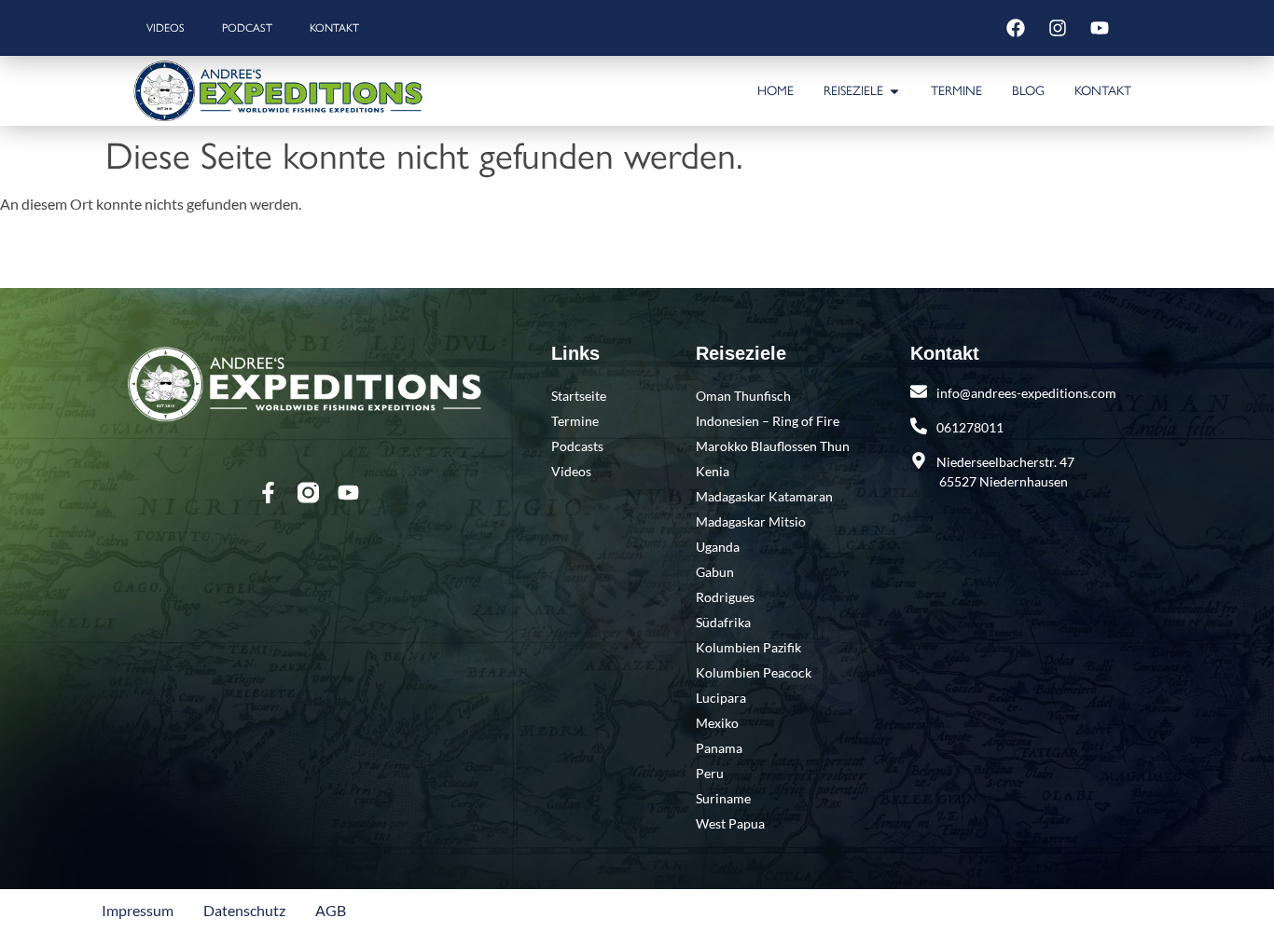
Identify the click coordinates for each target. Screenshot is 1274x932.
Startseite (578, 396)
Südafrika (723, 622)
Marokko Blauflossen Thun (773, 446)
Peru (710, 773)
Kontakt (334, 27)
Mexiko (717, 723)
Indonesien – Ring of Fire (767, 421)
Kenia (712, 471)
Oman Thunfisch (743, 396)
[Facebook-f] (268, 492)
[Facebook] (1015, 28)
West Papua (730, 823)
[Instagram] (1057, 28)
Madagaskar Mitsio (751, 521)
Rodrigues (725, 597)
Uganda (718, 547)
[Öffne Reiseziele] (894, 91)
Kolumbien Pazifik (748, 647)
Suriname (723, 798)
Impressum (137, 910)
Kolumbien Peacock (753, 672)
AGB (330, 910)
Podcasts (577, 446)
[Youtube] (1099, 28)
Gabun (715, 572)
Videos (165, 27)
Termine (575, 421)
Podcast (247, 27)
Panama (719, 748)
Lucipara (721, 698)
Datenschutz (244, 910)
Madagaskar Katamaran (764, 496)
